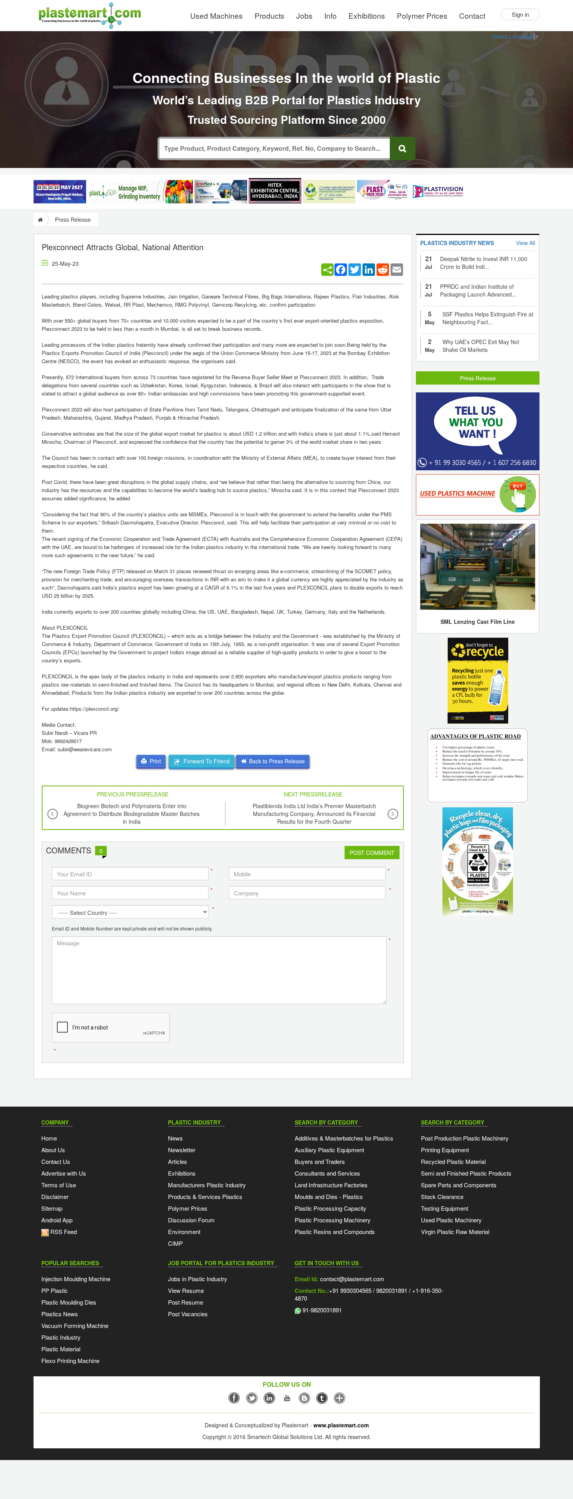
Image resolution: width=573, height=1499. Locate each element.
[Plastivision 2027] (437, 191)
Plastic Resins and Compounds (335, 1231)
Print (154, 761)
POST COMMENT (372, 852)
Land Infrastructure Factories (331, 1185)
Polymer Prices (422, 15)
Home (49, 1138)
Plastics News (59, 1314)
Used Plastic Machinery (451, 1220)
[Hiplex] (275, 190)
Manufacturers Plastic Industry (207, 1185)
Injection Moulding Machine (75, 1279)
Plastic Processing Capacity (330, 1208)
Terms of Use (58, 1185)
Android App (57, 1220)
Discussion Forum (191, 1220)
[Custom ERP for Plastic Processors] (140, 191)
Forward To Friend (205, 761)
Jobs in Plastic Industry (197, 1279)
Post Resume (185, 1302)
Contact (472, 15)
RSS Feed (63, 1231)
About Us (53, 1150)
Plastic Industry (61, 1337)
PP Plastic (54, 1290)
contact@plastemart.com (351, 1279)
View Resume (186, 1290)
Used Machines (216, 15)
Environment (184, 1231)
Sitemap (51, 1208)
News (175, 1138)
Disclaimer (55, 1196)
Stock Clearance (442, 1196)
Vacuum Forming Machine (74, 1325)
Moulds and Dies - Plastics (329, 1196)
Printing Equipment (445, 1150)
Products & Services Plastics (205, 1196)
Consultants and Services (327, 1173)
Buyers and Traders (320, 1161)
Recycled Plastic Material (453, 1161)
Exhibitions (366, 15)
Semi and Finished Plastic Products (466, 1173)
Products (270, 15)
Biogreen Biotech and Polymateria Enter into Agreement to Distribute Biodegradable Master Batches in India (132, 813)
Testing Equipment (444, 1208)
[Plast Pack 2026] (383, 191)
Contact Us (55, 1161)
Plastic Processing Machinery (333, 1220)
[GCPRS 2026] (329, 191)
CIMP (175, 1243)
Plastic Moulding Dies (68, 1302)
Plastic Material (60, 1349)
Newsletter (181, 1150)
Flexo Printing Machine (70, 1360)
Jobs (304, 15)
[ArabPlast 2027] (221, 191)
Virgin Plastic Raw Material (455, 1231)
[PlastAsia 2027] (60, 191)
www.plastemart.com (341, 1425)
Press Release (478, 378)
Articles (177, 1161)
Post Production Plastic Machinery (465, 1138)
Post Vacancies (188, 1314)
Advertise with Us (63, 1173)
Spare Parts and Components (459, 1185)
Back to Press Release (275, 761)
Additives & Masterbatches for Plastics (344, 1138)
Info (330, 15)
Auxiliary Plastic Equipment (329, 1150)
